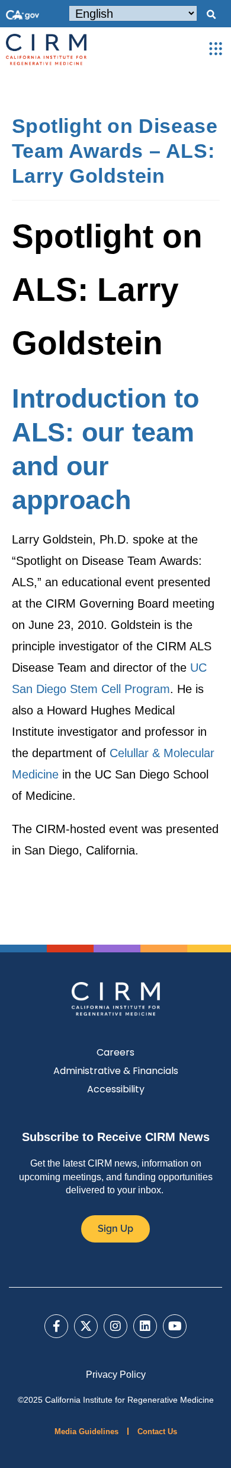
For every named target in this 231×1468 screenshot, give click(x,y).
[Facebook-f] (56, 1326)
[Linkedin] (145, 1326)
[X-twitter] (86, 1326)
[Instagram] (115, 1326)
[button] (211, 15)
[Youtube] (175, 1326)
